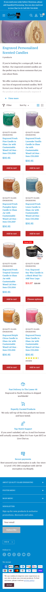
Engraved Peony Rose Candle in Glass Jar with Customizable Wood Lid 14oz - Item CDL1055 (33, 342)
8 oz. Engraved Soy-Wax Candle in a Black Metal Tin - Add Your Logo (34, 274)
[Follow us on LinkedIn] (28, 554)
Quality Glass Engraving (32, 265)
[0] (41, 15)
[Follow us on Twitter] (9, 554)
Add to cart (12, 168)
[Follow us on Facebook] (4, 554)
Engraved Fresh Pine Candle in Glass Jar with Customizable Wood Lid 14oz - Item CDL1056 (10, 145)
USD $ (6, 542)
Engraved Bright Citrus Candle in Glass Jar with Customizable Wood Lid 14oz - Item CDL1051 (10, 342)
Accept (9, 585)
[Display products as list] (42, 105)
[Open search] (31, 15)
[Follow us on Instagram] (14, 554)
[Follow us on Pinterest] (19, 554)
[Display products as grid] (38, 105)
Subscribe (11, 530)
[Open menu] (4, 15)
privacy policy (29, 580)
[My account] (36, 15)
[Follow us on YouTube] (24, 554)
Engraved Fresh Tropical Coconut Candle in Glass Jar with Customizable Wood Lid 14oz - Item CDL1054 (11, 279)
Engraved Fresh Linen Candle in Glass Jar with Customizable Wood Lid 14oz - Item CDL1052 (33, 211)
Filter (9, 105)
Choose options (34, 299)
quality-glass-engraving (10, 133)
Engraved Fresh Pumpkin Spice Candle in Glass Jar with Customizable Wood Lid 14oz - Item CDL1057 (10, 213)
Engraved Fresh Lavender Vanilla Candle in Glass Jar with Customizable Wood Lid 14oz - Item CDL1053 (33, 147)
